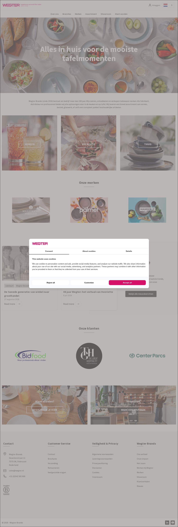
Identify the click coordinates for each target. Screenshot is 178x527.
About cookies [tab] (89, 251)
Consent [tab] (49, 251)
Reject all (51, 283)
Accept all (127, 283)
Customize (89, 283)
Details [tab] (129, 251)
